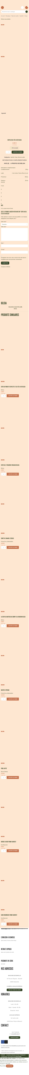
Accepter (9, 1066)
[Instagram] (6, 1042)
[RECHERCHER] (26, 11)
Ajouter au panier (17, 152)
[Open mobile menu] (2, 7)
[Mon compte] (22, 7)
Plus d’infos (3, 1066)
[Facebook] (2, 1042)
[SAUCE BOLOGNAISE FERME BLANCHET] (14, 865)
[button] (13, 924)
